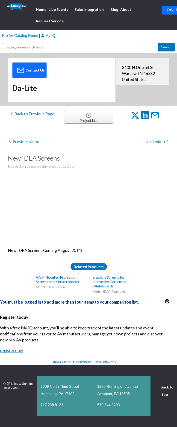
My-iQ (49, 36)
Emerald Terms (62, 361)
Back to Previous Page (34, 113)
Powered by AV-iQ (105, 361)
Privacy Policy (83, 361)
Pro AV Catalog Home (20, 36)
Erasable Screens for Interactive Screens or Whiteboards (109, 281)
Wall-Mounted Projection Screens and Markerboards (57, 279)
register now (11, 350)
